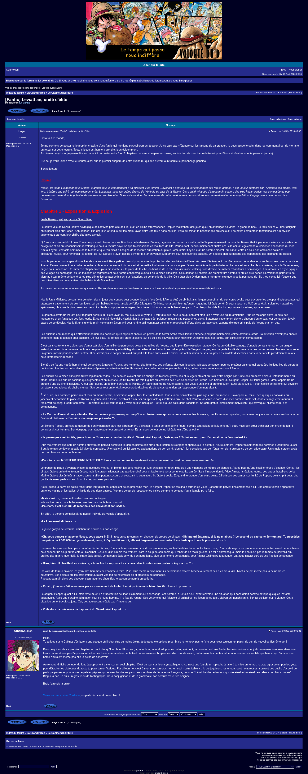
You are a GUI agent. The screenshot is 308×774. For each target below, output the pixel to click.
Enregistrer (185, 80)
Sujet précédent (278, 119)
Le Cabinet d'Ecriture (60, 92)
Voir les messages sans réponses (22, 88)
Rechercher (295, 69)
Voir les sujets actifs (52, 88)
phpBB (139, 770)
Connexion (12, 69)
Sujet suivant (295, 119)
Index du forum (15, 92)
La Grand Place (36, 92)
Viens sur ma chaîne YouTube (61, 695)
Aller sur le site (154, 65)
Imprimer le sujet (16, 119)
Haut (8, 622)
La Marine (24, 102)
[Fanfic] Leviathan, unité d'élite (36, 99)
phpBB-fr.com (161, 773)
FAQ (283, 69)
